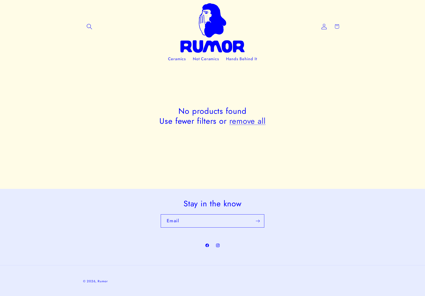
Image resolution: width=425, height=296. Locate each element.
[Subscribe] (257, 221)
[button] (89, 26)
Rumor (103, 281)
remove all (247, 121)
